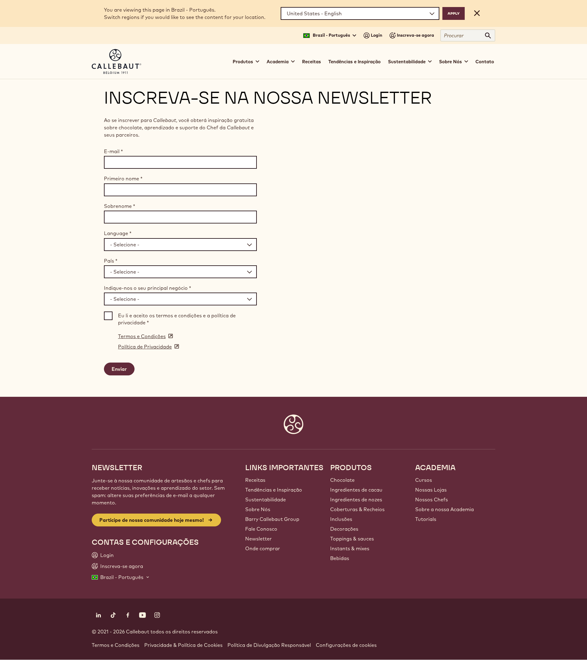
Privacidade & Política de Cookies (183, 645)
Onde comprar (262, 548)
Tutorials (425, 519)
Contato (484, 62)
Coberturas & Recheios (357, 509)
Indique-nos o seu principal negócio (147, 288)
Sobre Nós (257, 509)
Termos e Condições (115, 645)
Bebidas (339, 558)
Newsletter (258, 539)
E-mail (113, 151)
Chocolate (342, 480)
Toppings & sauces (352, 539)
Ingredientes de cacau (356, 490)
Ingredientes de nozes (356, 499)
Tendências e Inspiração (354, 62)
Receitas (311, 62)
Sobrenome (119, 206)
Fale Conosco (261, 529)
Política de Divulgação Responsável (269, 645)
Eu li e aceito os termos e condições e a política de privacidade (177, 318)
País (110, 261)
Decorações (344, 529)
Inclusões (341, 519)
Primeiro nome (123, 178)
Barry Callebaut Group (272, 519)
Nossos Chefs (431, 499)
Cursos (423, 480)
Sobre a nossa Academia (444, 509)
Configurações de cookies (346, 645)
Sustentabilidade (265, 499)
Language (117, 233)
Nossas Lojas (431, 490)
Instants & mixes (349, 548)
